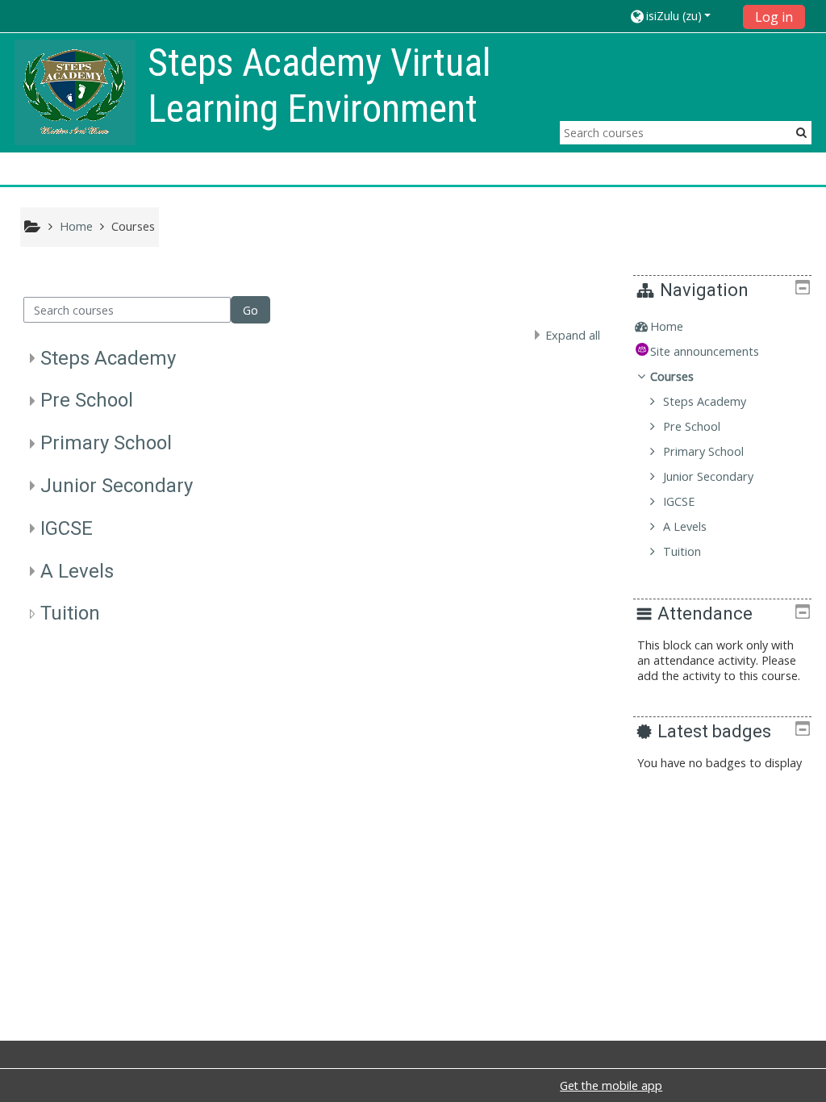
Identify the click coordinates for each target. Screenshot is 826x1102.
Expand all (572, 335)
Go (250, 310)
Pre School (86, 400)
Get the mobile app (611, 1085)
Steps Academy (108, 358)
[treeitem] (722, 326)
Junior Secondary (116, 485)
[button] (680, 15)
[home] (75, 91)
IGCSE (66, 528)
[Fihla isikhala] (802, 287)
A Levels (77, 571)
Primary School (106, 443)
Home (666, 326)
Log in (774, 17)
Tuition (70, 613)
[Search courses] (801, 132)
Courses (672, 376)
